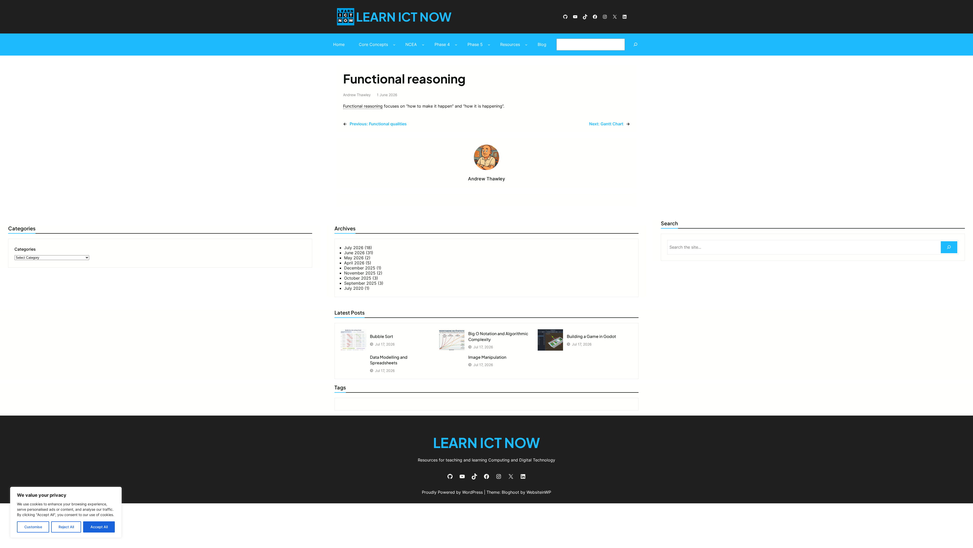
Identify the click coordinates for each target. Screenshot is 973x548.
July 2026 (353, 247)
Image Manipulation (487, 357)
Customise (33, 527)
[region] (66, 512)
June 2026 (354, 252)
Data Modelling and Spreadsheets (388, 359)
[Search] (635, 44)
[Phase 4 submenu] (456, 44)
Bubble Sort (381, 336)
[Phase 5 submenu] (489, 44)
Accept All (99, 527)
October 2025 (357, 278)
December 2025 (359, 267)
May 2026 (354, 257)
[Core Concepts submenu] (394, 44)
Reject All (66, 527)
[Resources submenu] (526, 44)
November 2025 (360, 273)
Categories (25, 249)
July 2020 (353, 288)
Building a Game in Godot (591, 336)
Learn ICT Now (404, 16)
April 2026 (354, 262)
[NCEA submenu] (423, 44)
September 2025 (360, 283)
